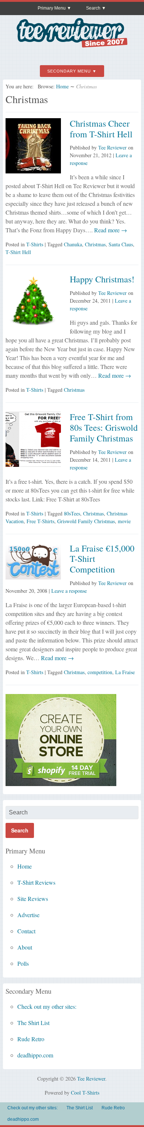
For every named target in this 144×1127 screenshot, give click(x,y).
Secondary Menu (69, 71)
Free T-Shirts (40, 521)
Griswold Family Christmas (86, 521)
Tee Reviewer (112, 147)
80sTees (72, 513)
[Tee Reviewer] (72, 45)
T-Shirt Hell (18, 252)
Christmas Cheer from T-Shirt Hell (101, 128)
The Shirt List (33, 1022)
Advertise (28, 915)
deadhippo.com (35, 1055)
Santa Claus (121, 244)
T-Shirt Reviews (36, 882)
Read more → (110, 230)
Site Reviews (32, 898)
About (24, 947)
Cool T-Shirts (85, 1092)
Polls (23, 963)
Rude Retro (30, 1039)
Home (62, 86)
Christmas (95, 244)
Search (93, 8)
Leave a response (69, 590)
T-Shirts (34, 244)
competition (100, 672)
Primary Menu (52, 8)
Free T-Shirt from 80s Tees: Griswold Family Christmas (104, 427)
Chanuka (73, 244)
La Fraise (125, 672)
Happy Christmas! (102, 279)
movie (124, 521)
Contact (26, 931)
